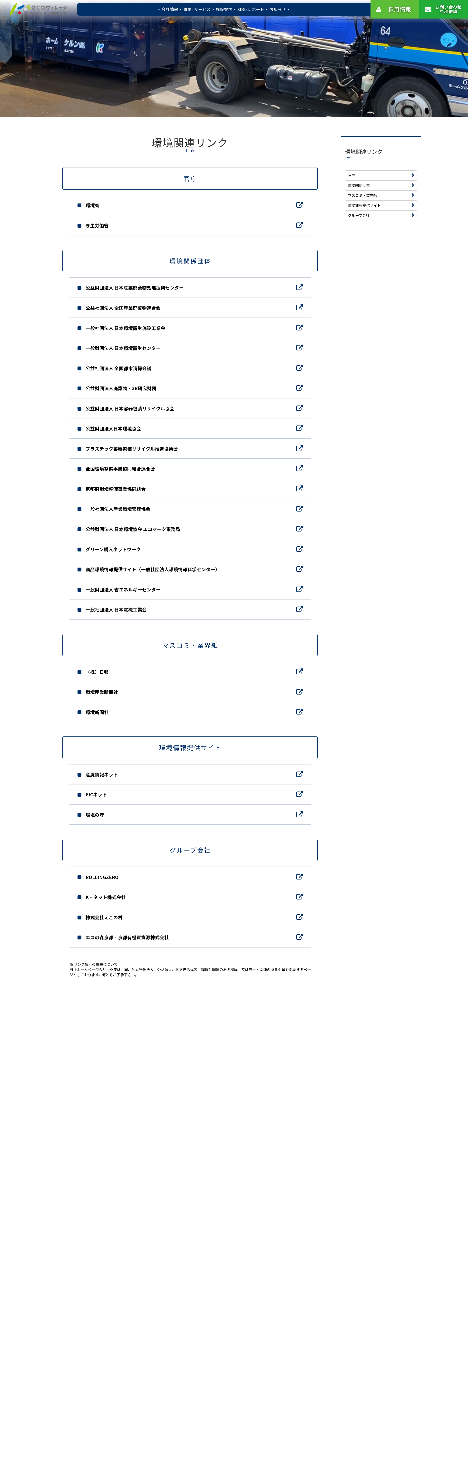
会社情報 (170, 9)
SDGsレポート (250, 9)
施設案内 (224, 9)
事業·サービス (197, 9)
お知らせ (277, 9)
